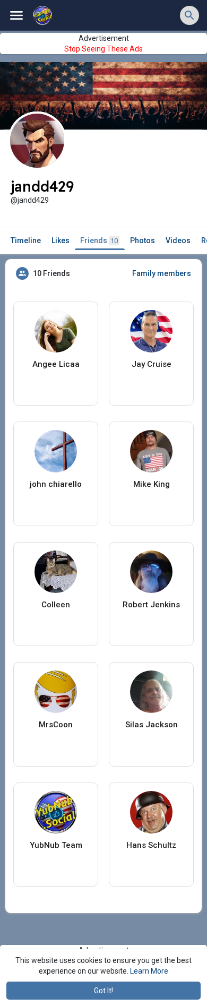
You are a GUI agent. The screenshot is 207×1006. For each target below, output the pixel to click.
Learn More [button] (149, 971)
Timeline (26, 240)
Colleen (55, 604)
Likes (60, 240)
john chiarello (56, 484)
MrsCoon (56, 724)
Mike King (151, 484)
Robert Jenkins (151, 604)
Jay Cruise (151, 364)
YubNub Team (56, 845)
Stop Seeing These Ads (103, 49)
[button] (189, 15)
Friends (99, 240)
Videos (178, 240)
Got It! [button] (103, 990)
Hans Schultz (151, 845)
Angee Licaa (56, 364)
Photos (142, 240)
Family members (161, 273)
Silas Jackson (151, 724)
